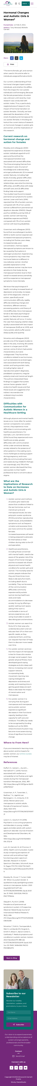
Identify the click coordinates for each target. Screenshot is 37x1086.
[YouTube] (25, 1068)
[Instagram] (16, 1068)
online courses (26, 754)
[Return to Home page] (9, 3)
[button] (12, 58)
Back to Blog (11, 958)
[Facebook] (11, 1068)
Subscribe (20, 1025)
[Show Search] (19, 4)
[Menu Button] (32, 3)
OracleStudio (21, 1082)
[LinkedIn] (21, 1068)
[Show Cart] (16, 4)
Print (12, 64)
